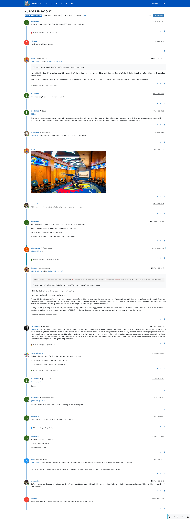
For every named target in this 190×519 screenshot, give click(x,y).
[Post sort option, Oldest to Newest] (150, 15)
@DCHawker (45, 132)
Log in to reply (158, 15)
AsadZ (33, 459)
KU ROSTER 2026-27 (54, 61)
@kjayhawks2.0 (45, 268)
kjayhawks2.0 (35, 326)
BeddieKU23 (35, 21)
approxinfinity (35, 204)
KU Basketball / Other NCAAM (33, 15)
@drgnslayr (46, 326)
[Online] (27, 133)
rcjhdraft (34, 41)
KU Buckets (37, 3)
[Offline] (27, 60)
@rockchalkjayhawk (47, 397)
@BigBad (44, 111)
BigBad (33, 58)
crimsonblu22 (35, 248)
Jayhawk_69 (35, 132)
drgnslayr (34, 268)
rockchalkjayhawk (37, 353)
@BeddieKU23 (42, 58)
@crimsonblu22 (46, 379)
